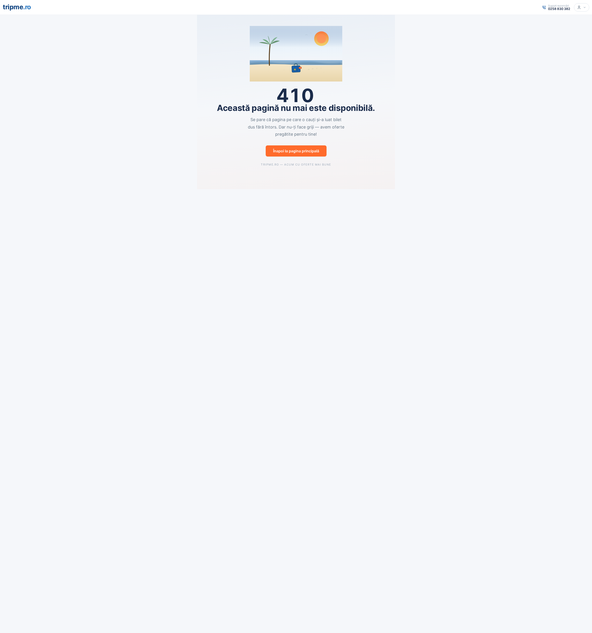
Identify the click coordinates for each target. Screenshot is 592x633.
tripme (17, 7)
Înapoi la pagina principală (296, 151)
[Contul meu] (581, 7)
